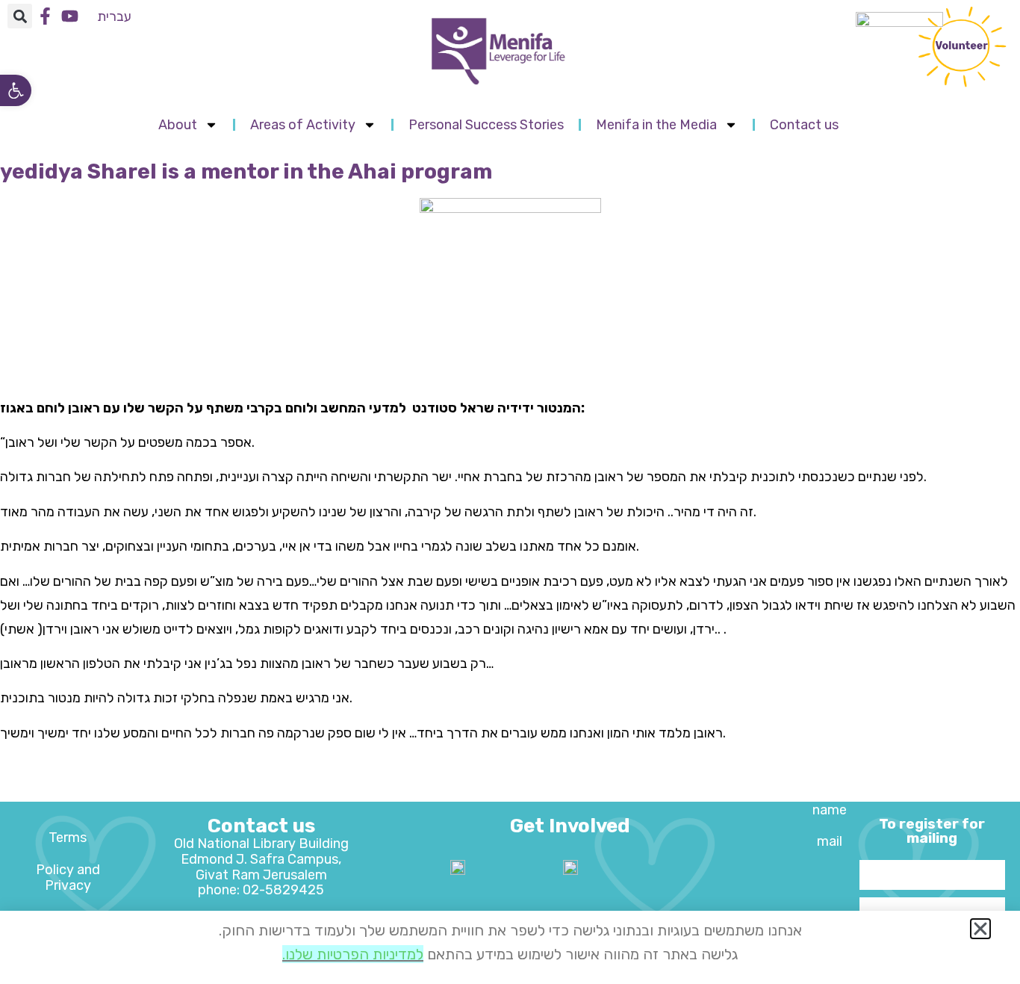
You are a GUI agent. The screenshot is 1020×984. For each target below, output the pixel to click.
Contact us (804, 125)
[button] (15, 90)
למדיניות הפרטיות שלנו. (352, 954)
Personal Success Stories (486, 125)
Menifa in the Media (656, 125)
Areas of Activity (302, 125)
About (177, 125)
